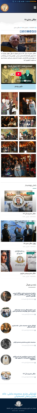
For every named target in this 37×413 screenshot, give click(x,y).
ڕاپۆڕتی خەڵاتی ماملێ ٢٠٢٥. (29, 243)
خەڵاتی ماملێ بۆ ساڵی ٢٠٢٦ (29, 214)
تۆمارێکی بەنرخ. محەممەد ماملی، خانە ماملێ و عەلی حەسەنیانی (24, 326)
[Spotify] (27, 1)
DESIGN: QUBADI (18, 410)
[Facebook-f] (29, 1)
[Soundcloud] (21, 1)
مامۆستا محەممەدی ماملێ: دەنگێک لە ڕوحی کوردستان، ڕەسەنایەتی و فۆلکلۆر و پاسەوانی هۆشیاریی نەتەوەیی (24, 294)
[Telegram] (19, 1)
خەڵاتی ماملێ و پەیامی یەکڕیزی (28, 273)
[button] (13, 1)
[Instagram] (25, 1)
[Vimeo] (15, 1)
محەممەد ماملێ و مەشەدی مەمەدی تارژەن (24, 342)
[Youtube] (23, 1)
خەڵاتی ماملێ (17, 27)
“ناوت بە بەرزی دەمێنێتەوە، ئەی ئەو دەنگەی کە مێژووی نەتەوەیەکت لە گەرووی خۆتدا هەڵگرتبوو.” (24, 358)
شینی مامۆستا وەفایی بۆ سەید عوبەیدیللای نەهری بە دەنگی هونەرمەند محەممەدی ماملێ (24, 310)
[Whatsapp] (17, 1)
